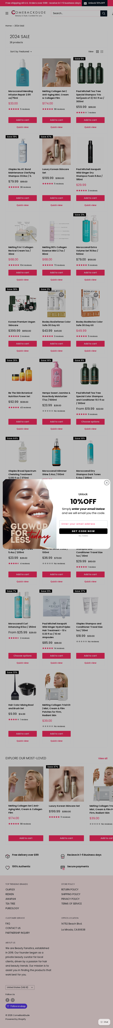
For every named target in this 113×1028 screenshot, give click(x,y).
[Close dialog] (106, 482)
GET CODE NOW (83, 531)
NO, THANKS (83, 536)
